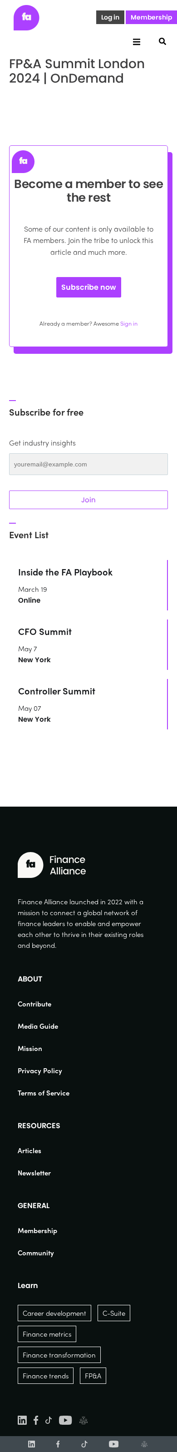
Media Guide (38, 1026)
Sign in (129, 323)
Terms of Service (43, 1093)
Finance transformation (59, 1355)
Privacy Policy (40, 1070)
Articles (29, 1150)
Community (36, 1253)
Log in (110, 17)
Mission (30, 1048)
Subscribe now (88, 287)
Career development (54, 1313)
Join (88, 500)
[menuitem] (43, 1003)
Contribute (34, 1004)
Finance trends (46, 1376)
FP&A (93, 1376)
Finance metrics (47, 1334)
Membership (151, 17)
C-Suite (114, 1313)
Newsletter (34, 1173)
